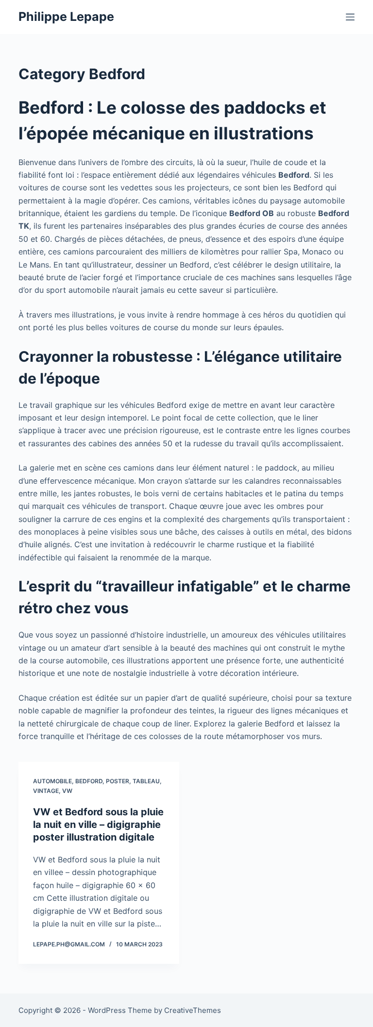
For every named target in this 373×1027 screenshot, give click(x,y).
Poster (117, 781)
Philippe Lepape (66, 16)
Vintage (46, 790)
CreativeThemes (192, 1010)
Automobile (52, 781)
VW (67, 790)
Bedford (88, 781)
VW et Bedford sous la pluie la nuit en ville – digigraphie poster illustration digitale (98, 824)
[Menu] (350, 17)
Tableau (146, 781)
